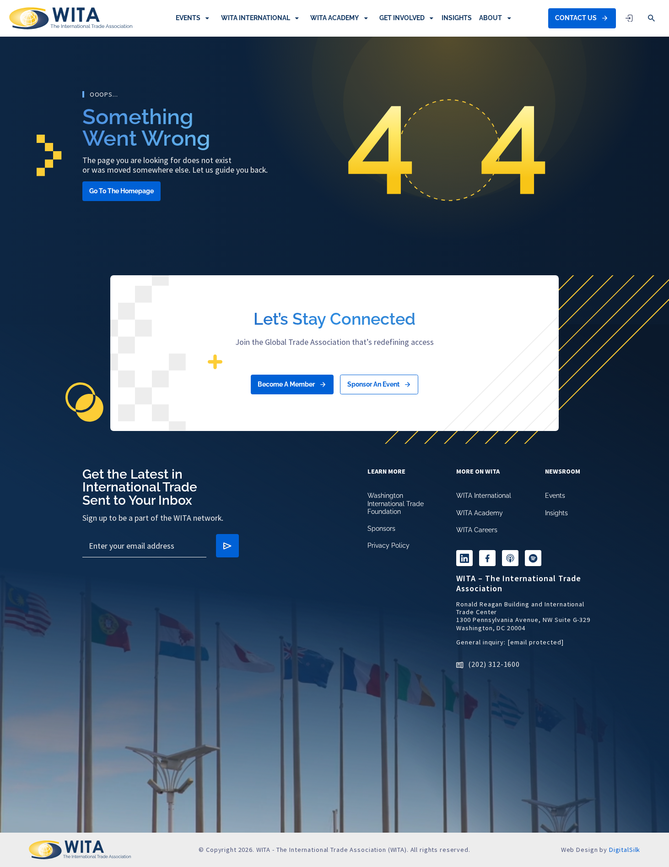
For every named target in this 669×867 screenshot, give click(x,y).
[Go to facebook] (487, 558)
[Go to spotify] (533, 558)
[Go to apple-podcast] (510, 558)
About (490, 18)
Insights (457, 18)
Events (188, 18)
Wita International (255, 18)
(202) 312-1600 (494, 664)
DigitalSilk (624, 849)
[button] (651, 18)
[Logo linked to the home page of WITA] (70, 18)
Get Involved (402, 18)
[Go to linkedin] (464, 558)
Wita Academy (334, 18)
